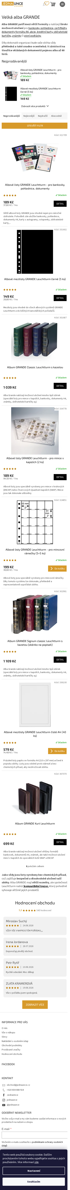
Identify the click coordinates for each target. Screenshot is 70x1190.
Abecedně (56, 116)
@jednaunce (13, 1105)
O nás (4, 1028)
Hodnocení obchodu (35, 902)
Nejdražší (43, 116)
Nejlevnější (28, 116)
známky (16, 36)
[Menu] (62, 4)
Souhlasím (33, 1182)
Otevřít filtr (35, 125)
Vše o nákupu (8, 1032)
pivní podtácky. (32, 36)
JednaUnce (12, 1095)
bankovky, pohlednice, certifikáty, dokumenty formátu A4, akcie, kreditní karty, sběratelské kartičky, (34, 32)
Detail (60, 203)
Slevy (4, 1037)
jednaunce (12, 1100)
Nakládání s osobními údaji (15, 1041)
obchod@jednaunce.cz (18, 1085)
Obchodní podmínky (12, 1045)
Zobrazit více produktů (33, 106)
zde (36, 1162)
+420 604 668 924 (15, 1090)
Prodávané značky (11, 1049)
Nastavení (34, 1171)
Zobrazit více (35, 1004)
